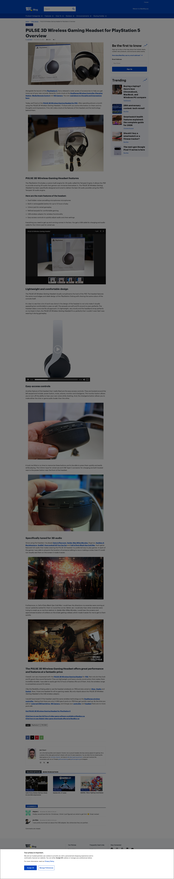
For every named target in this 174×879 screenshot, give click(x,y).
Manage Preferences (46, 868)
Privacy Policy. (49, 861)
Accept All (30, 868)
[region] (87, 864)
